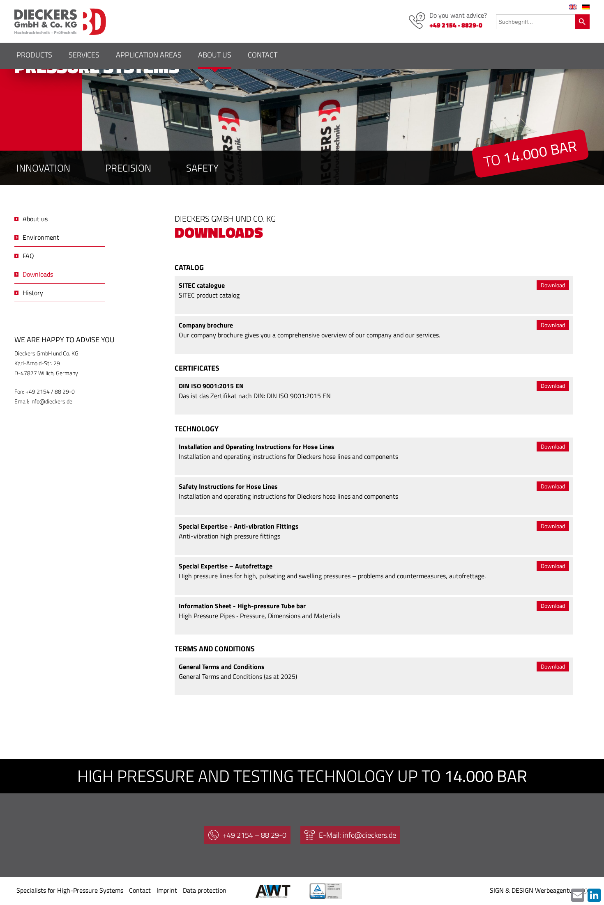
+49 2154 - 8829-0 (455, 25)
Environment (41, 237)
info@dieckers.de (51, 401)
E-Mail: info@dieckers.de (357, 835)
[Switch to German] (586, 7)
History (33, 293)
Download (553, 285)
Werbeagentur (555, 890)
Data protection (204, 890)
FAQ (28, 256)
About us (214, 54)
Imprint (167, 890)
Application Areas (149, 54)
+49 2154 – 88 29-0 (254, 835)
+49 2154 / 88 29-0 (50, 391)
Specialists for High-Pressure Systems (69, 890)
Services (84, 54)
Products (34, 54)
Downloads (38, 274)
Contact (262, 54)
